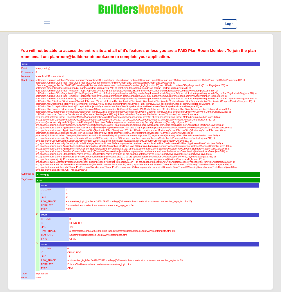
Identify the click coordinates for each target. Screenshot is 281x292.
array (39, 180)
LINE (43, 197)
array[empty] (43, 174)
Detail (24, 68)
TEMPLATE (47, 205)
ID (42, 193)
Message (26, 76)
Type (24, 273)
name (24, 277)
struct (24, 64)
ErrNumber (27, 72)
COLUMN (46, 189)
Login (229, 24)
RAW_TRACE (48, 201)
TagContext (27, 179)
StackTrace (27, 80)
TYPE (44, 209)
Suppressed (27, 173)
